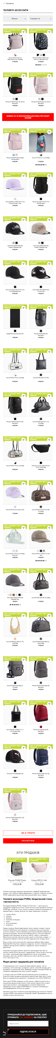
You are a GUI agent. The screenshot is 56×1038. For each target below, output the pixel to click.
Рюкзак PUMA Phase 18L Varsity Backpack (15, 102)
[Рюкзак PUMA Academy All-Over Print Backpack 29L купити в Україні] (41, 40)
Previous (8, 595)
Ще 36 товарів (28, 833)
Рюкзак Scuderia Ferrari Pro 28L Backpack (40, 202)
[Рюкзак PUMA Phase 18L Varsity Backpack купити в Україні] (15, 84)
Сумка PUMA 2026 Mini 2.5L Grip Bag (41, 422)
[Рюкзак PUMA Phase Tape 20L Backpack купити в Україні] (41, 668)
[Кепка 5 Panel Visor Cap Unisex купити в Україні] (15, 492)
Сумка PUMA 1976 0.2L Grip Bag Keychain (15, 554)
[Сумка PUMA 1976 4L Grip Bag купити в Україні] (15, 360)
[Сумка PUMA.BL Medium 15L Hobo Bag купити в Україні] (15, 624)
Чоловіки (10, 3)
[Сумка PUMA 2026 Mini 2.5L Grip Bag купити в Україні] (41, 404)
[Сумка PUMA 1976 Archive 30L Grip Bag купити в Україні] (41, 492)
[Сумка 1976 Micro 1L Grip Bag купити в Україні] (41, 140)
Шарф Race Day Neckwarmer (15, 333)
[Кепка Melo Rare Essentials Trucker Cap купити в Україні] (41, 272)
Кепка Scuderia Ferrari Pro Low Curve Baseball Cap (15, 290)
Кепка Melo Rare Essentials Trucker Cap (41, 290)
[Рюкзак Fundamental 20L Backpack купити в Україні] (41, 712)
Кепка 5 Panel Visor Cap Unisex (15, 509)
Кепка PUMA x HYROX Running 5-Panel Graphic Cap (15, 202)
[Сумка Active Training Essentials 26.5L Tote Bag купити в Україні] (15, 40)
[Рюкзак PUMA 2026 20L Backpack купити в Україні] (41, 316)
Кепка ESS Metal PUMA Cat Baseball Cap (15, 598)
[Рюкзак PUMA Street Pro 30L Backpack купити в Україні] (15, 404)
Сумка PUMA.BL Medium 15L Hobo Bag (15, 642)
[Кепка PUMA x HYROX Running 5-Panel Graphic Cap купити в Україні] (15, 184)
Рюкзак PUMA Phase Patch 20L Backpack (15, 818)
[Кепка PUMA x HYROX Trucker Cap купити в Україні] (41, 536)
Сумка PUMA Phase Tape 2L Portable (15, 686)
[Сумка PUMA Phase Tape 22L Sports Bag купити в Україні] (41, 624)
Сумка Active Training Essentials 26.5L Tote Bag (15, 58)
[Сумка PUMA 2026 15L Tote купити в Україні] (41, 360)
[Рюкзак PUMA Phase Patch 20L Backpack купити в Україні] (15, 800)
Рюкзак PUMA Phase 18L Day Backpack (40, 774)
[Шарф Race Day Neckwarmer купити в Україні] (15, 316)
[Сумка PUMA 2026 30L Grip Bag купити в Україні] (41, 580)
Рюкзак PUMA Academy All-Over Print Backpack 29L (41, 58)
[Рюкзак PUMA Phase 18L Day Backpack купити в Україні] (41, 756)
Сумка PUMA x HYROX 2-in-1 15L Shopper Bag (15, 730)
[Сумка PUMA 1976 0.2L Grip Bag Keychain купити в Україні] (15, 536)
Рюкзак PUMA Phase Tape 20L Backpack (41, 686)
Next (22, 595)
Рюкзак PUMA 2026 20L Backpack (41, 334)
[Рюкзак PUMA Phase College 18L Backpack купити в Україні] (15, 140)
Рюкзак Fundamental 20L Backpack (41, 730)
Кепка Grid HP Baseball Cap (15, 773)
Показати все (28, 841)
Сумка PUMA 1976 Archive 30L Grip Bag (41, 510)
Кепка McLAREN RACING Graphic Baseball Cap (15, 246)
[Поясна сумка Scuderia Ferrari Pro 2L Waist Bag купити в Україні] (41, 448)
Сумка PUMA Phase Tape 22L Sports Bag (40, 642)
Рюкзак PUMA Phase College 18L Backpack (15, 158)
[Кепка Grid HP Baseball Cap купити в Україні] (15, 756)
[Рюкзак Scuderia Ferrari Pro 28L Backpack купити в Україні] (41, 184)
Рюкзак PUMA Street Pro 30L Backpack (15, 422)
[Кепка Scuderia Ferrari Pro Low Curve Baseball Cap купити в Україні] (15, 272)
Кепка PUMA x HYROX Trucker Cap (41, 554)
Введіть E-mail (14, 1023)
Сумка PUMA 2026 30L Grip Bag (41, 597)
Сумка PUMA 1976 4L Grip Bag (15, 377)
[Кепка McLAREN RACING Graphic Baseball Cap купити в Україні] (15, 228)
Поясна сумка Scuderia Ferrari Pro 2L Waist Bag (41, 466)
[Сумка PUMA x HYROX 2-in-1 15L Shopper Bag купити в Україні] (15, 712)
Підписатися (28, 1032)
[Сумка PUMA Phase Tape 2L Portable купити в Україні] (15, 668)
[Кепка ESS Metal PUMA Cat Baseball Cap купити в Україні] (15, 580)
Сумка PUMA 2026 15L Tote (41, 377)
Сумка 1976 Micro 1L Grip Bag (41, 157)
